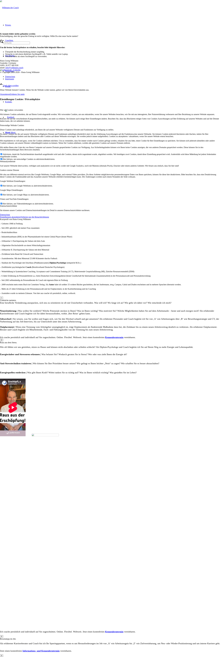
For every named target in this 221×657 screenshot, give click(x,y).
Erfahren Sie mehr (17, 94)
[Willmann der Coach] (9, 8)
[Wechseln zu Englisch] (9, 117)
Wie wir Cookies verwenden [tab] (11, 110)
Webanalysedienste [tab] (7, 161)
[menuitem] (113, 86)
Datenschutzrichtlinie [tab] (8, 206)
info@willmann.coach (14, 68)
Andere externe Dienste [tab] (9, 170)
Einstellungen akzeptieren (10, 217)
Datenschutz (5, 215)
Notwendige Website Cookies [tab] (12, 125)
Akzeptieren (5, 94)
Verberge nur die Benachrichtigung (35, 217)
